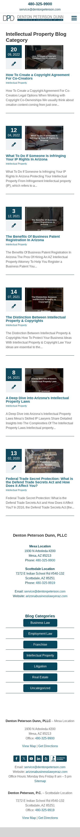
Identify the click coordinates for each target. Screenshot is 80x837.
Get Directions (48, 746)
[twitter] (24, 758)
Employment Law (40, 633)
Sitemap (40, 781)
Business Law (40, 622)
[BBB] (58, 758)
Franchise (40, 644)
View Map (29, 746)
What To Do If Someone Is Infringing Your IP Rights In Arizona (36, 157)
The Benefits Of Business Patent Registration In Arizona (33, 238)
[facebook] (16, 758)
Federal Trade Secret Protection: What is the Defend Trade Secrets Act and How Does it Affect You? (39, 482)
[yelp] (46, 758)
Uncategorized (40, 688)
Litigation (40, 666)
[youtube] (31, 758)
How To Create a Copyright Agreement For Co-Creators (38, 76)
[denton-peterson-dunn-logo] (33, 16)
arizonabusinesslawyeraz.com (46, 596)
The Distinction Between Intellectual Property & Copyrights (36, 319)
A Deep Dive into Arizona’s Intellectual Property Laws (37, 399)
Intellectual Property (16, 83)
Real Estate (40, 677)
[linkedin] (39, 758)
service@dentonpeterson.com (40, 9)
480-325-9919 (45, 583)
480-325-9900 (40, 4)
